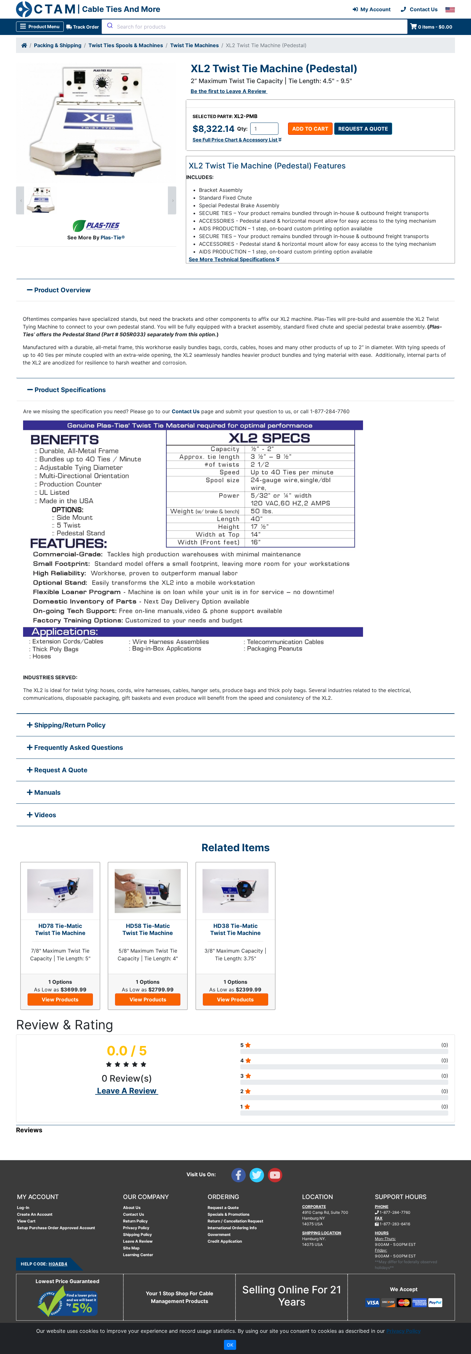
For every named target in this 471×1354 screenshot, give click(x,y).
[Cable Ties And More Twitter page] (259, 1176)
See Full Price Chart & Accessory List (235, 140)
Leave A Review (138, 1241)
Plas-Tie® (113, 237)
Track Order (85, 27)
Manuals (47, 792)
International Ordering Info (232, 1227)
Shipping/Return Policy (69, 725)
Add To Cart (310, 128)
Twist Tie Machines (194, 45)
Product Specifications (69, 390)
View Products (60, 999)
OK (230, 1345)
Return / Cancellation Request (235, 1221)
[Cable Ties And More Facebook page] (240, 1176)
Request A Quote (60, 770)
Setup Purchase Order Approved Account (56, 1227)
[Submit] (109, 25)
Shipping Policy (137, 1234)
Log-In (23, 1207)
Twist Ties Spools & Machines (125, 45)
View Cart (26, 1221)
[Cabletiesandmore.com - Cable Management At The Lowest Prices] (24, 9)
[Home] (24, 45)
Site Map (131, 1248)
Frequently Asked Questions (78, 747)
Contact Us (186, 411)
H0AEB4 (58, 1263)
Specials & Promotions (229, 1214)
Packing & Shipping (57, 45)
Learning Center (138, 1254)
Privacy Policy (136, 1227)
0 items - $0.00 (435, 27)
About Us (132, 1207)
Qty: (242, 128)
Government (219, 1234)
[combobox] (255, 26)
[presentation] (20, 200)
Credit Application (225, 1241)
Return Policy (135, 1221)
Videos (44, 815)
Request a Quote (363, 128)
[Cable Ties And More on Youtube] (276, 1176)
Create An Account (35, 1214)
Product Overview (62, 290)
